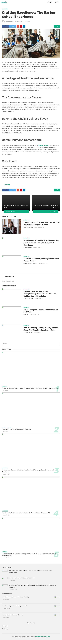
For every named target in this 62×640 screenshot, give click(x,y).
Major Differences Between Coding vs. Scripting (15, 597)
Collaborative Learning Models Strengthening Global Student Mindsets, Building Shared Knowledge (40, 293)
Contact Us (5, 626)
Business (4, 386)
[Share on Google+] (18, 26)
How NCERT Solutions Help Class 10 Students (16, 429)
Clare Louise (29, 332)
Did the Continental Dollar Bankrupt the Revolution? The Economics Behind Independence (30, 388)
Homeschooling (6, 427)
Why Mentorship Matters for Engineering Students (16, 606)
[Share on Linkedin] (24, 26)
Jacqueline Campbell (31, 263)
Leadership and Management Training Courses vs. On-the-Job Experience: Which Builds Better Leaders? (29, 554)
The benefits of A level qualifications (12, 615)
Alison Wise (10, 21)
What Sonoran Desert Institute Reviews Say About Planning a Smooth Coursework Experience (41, 242)
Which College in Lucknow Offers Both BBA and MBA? (41, 311)
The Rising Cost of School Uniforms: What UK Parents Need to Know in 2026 (42, 223)
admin (26, 314)
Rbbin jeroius (29, 227)
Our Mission (5, 629)
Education (7, 184)
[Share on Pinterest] (21, 26)
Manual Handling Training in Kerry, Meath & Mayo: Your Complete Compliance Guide (41, 329)
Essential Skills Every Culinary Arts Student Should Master (41, 260)
